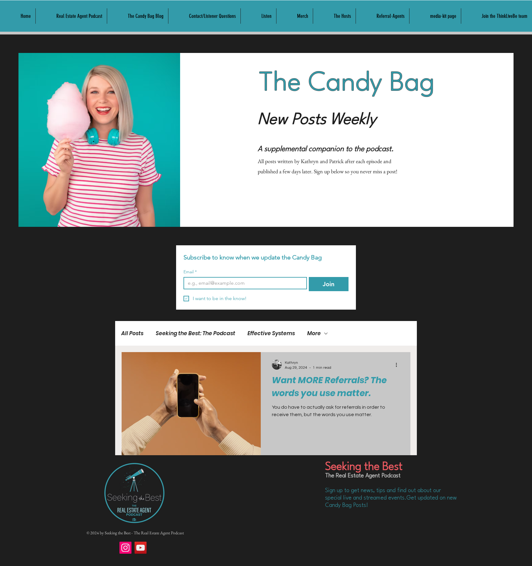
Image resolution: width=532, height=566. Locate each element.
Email (190, 272)
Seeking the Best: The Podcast (195, 333)
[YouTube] (141, 548)
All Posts (132, 333)
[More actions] (398, 364)
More (314, 333)
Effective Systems (271, 333)
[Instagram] (125, 548)
